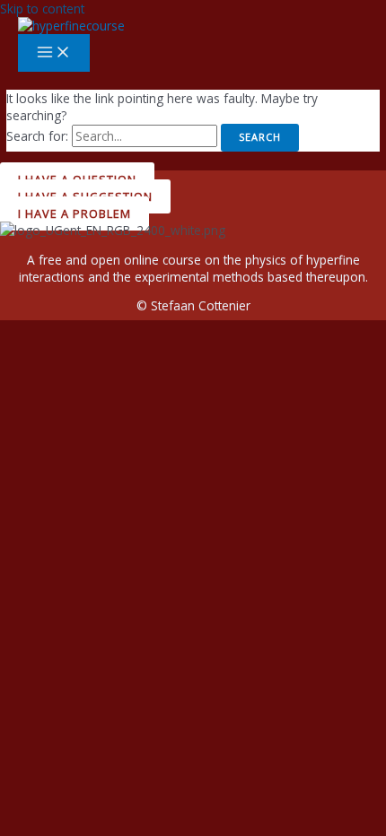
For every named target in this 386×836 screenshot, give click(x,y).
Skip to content (42, 8)
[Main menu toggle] (54, 53)
